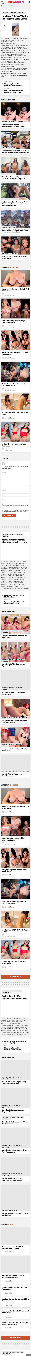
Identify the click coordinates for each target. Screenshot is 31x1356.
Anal (3, 1018)
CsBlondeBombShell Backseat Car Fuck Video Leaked (14, 385)
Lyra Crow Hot (15, 42)
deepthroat (6, 40)
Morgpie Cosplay (19, 570)
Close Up (12, 563)
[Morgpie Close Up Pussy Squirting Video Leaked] (15, 680)
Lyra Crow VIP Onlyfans (10, 52)
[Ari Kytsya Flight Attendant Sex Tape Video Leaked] (15, 340)
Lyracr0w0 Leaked (20, 56)
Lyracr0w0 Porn (7, 63)
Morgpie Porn (20, 577)
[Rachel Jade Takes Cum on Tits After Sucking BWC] (15, 1198)
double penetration (17, 565)
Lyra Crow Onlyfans (8, 45)
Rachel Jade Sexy (8, 1034)
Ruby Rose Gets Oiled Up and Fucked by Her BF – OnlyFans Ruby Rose (15, 178)
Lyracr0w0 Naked (7, 57)
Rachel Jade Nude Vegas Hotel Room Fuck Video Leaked (15, 1151)
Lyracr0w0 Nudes (7, 59)
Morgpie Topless (7, 584)
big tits (16, 38)
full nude (21, 40)
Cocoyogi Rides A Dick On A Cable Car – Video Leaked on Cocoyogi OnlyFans (15, 151)
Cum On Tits (6, 1022)
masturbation (15, 569)
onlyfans (23, 73)
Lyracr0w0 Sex (20, 64)
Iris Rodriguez (6, 199)
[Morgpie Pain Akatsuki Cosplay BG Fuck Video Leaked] (15, 763)
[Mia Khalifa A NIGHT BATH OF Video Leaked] (15, 402)
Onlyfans (20, 121)
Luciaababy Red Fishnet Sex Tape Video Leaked (14, 445)
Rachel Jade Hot (7, 1025)
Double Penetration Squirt (11, 567)
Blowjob (12, 717)
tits (8, 75)
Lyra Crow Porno (23, 45)
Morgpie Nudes (18, 576)
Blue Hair (24, 38)
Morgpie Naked (19, 574)
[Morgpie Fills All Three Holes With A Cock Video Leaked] (15, 709)
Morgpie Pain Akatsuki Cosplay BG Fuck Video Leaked (14, 775)
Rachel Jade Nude (22, 1027)
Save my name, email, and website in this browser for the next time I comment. (15, 506)
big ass (16, 562)
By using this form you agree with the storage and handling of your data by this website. (16, 511)
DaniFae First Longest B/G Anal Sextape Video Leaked (13, 1276)
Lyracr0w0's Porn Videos (10, 73)
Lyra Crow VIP (20, 50)
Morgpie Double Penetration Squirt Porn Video (14, 637)
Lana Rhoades (19, 659)
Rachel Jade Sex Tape (21, 1032)
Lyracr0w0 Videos (20, 70)
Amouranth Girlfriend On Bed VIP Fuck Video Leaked (15, 290)
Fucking (14, 40)
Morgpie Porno (7, 579)
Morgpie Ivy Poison (18, 572)
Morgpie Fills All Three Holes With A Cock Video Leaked (14, 721)
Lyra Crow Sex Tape (8, 49)
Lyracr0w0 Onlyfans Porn (10, 61)
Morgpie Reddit (19, 579)
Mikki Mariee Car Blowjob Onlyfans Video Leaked (14, 257)
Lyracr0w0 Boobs (17, 54)
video (3, 77)
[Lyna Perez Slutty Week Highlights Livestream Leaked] (15, 308)
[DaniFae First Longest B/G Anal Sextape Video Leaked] (15, 1264)
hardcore (5, 569)
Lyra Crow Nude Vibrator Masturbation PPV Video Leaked (13, 125)
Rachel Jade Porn (22, 1029)
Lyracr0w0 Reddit (8, 64)
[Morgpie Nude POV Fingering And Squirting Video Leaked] (15, 652)
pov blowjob (6, 1023)
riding (4, 75)
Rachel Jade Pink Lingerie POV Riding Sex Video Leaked (15, 1123)
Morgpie (24, 569)
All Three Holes (7, 562)
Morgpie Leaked (7, 574)
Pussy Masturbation (9, 588)
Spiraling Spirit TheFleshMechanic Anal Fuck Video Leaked (14, 1248)
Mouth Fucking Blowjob (10, 586)
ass (3, 38)
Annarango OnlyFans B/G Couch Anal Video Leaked (15, 1312)
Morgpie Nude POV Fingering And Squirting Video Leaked (13, 665)
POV (21, 586)
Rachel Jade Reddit (22, 1030)
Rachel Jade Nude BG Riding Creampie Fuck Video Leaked (12, 1179)
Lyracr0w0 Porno (20, 63)
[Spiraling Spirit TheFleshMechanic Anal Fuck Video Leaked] (15, 1236)
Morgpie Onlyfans (8, 577)
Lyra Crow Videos (8, 50)
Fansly (11, 659)
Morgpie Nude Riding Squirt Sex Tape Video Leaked (15, 750)
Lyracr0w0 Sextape (8, 68)
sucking (26, 588)
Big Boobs (9, 38)
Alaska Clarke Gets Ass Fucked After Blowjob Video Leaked (15, 1324)
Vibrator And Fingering (20, 75)
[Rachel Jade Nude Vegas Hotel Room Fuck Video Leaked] (15, 1138)
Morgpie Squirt (7, 583)
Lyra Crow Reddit (8, 47)
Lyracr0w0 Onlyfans (22, 59)
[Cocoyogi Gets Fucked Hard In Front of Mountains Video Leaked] (15, 219)
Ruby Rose (12, 174)
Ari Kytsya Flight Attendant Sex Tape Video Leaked (15, 353)
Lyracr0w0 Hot (7, 56)
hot (20, 1022)
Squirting (5, 632)
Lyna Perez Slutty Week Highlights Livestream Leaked (14, 321)
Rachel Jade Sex (7, 1032)
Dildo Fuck (5, 565)
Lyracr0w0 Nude (20, 57)
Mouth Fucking (20, 584)
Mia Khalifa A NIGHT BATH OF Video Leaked (15, 413)
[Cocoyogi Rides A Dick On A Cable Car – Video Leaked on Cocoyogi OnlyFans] (15, 140)
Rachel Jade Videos (21, 1034)
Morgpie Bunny (7, 570)
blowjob (5, 563)
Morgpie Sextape (7, 581)
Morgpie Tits (18, 583)
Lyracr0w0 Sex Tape (8, 66)
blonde (24, 1018)
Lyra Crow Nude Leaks (9, 43)
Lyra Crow (5, 42)
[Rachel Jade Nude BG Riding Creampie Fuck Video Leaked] (15, 1166)
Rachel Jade (16, 1023)
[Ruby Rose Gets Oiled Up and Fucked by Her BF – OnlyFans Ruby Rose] (15, 166)
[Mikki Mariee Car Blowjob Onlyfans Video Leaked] (15, 245)
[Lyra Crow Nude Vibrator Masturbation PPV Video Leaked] (15, 112)
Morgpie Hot (6, 572)
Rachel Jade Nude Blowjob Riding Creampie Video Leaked (14, 1083)
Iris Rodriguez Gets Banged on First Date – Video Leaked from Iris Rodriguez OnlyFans (14, 204)
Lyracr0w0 (5, 54)
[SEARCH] (29, 2)
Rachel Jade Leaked (21, 1025)
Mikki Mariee (5, 253)
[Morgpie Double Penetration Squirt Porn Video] (15, 624)
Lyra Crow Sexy (22, 49)
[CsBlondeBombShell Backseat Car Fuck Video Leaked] (15, 372)
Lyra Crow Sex (20, 47)
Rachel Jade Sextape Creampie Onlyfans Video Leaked (13, 1111)
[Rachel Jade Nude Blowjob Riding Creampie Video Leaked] (15, 1070)
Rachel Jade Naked (8, 1027)
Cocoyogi (4, 147)
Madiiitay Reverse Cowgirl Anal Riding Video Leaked (15, 1300)
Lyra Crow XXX (24, 52)
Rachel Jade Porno (8, 1030)
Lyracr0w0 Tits (7, 70)
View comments (15, 977)
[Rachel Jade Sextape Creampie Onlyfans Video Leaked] (15, 1098)
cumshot (15, 1022)
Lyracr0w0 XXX (7, 71)
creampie (12, 1020)
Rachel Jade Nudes (8, 1029)
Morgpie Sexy (19, 581)
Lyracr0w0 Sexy (22, 68)
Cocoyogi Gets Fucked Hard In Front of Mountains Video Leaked (15, 231)
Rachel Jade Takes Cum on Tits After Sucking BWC (15, 1214)
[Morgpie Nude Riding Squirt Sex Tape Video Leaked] (15, 737)
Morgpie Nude (6, 576)
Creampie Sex (21, 1020)
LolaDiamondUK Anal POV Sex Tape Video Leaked (14, 1288)
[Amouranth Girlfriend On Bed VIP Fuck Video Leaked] (15, 278)
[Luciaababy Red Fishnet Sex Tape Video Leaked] (15, 432)
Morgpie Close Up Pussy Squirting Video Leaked (14, 693)
